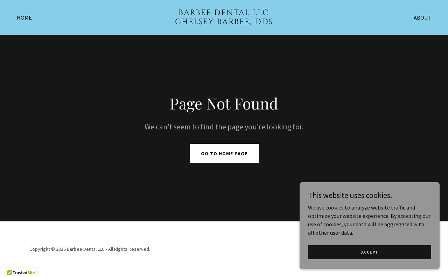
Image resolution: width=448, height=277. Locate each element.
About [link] (422, 17)
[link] (224, 22)
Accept (369, 252)
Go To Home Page (224, 153)
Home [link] (24, 17)
